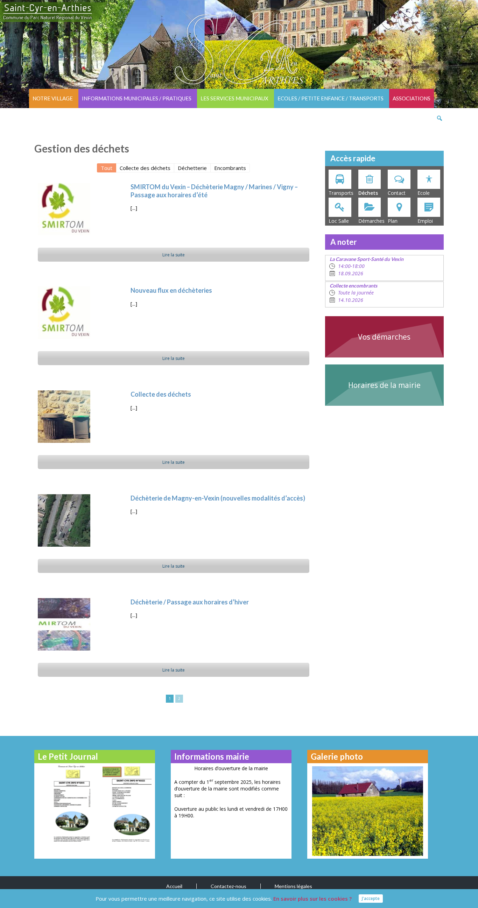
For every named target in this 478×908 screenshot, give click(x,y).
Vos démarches (384, 337)
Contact (397, 193)
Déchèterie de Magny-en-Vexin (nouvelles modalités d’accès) (218, 498)
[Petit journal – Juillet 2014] (124, 803)
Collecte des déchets (161, 394)
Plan (393, 221)
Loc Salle (339, 221)
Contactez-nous (228, 886)
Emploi (425, 221)
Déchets (368, 193)
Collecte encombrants (353, 286)
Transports (341, 193)
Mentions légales (293, 886)
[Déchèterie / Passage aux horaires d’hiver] (64, 624)
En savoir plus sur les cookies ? (312, 898)
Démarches (371, 221)
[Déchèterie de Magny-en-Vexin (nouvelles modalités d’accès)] (64, 520)
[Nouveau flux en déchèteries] (64, 312)
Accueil (174, 886)
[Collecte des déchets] (64, 416)
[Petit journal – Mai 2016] (65, 803)
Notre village (53, 98)
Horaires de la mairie (384, 385)
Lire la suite (173, 255)
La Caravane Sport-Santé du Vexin (366, 259)
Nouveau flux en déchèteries (171, 290)
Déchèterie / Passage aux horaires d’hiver (190, 602)
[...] (134, 207)
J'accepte (371, 898)
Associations (411, 98)
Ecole (423, 193)
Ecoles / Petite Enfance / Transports (330, 98)
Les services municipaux (234, 98)
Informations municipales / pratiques (136, 98)
